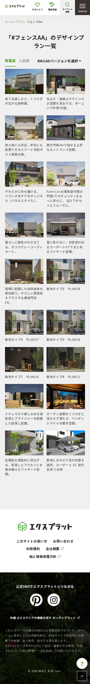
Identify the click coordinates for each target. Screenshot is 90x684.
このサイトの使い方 (31, 541)
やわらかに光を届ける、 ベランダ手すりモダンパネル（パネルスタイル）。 (24, 196)
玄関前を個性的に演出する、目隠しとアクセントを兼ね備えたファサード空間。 (24, 467)
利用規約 (33, 548)
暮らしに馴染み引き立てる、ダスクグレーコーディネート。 (24, 247)
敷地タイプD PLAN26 (63, 339)
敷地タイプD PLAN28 (63, 288)
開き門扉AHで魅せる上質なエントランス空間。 (64, 147)
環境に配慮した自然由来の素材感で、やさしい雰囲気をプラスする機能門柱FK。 (24, 295)
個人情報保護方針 (43, 556)
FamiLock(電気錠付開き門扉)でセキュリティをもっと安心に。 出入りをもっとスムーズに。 (64, 198)
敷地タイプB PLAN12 (63, 376)
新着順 (10, 60)
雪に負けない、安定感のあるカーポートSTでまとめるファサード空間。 (65, 247)
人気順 (24, 60)
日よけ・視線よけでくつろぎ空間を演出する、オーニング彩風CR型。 (65, 103)
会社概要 (53, 548)
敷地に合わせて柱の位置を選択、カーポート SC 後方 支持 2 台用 (65, 464)
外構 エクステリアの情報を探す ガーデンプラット (43, 618)
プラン (20, 22)
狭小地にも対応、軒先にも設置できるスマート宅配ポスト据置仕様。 (24, 149)
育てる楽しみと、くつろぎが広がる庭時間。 (24, 100)
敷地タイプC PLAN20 (21, 376)
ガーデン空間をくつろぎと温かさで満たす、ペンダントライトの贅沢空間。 (65, 418)
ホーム (9, 22)
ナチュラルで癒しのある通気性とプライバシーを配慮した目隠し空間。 (24, 418)
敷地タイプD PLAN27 (21, 339)
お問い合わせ (63, 541)
